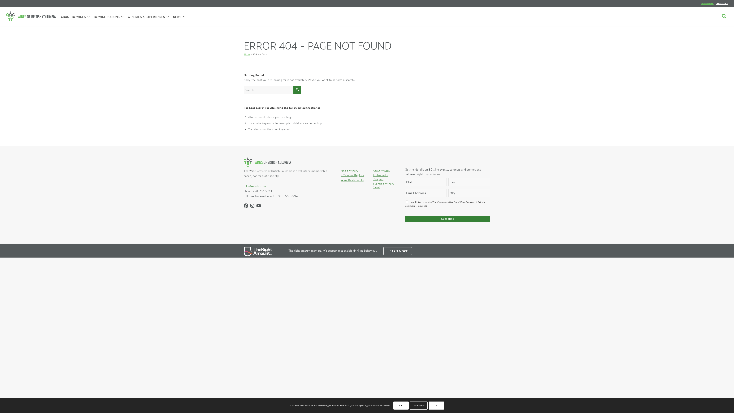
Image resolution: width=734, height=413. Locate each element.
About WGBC (381, 170)
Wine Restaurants (352, 180)
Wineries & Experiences (146, 17)
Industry (722, 3)
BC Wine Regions (107, 17)
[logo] (31, 16)
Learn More (398, 251)
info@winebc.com (255, 186)
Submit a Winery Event (383, 185)
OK (401, 405)
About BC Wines (73, 17)
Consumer (707, 3)
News (177, 17)
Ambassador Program (380, 176)
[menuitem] (707, 3)
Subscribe (447, 218)
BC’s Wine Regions (352, 175)
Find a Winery (349, 170)
